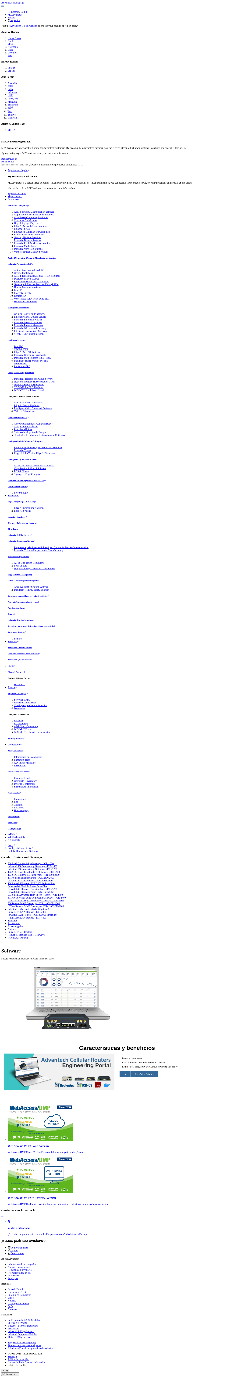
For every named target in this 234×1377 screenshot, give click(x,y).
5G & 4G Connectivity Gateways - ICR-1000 (31, 863)
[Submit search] (79, 165)
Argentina (15, 20)
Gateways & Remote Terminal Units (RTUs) (36, 284)
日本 (10, 95)
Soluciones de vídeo (16, 632)
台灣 (10, 107)
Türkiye (12, 114)
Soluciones (13, 495)
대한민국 (13, 98)
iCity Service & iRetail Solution (30, 468)
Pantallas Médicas (23, 429)
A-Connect (13, 840)
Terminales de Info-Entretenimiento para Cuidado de (40, 435)
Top (6, 1371)
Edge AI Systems (22, 510)
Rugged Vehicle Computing (20, 574)
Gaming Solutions (16, 608)
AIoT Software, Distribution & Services (34, 211)
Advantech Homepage (12, 2)
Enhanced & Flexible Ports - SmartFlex (27, 886)
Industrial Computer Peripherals (30, 355)
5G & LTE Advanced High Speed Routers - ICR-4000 (35, 894)
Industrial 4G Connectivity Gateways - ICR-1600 (32, 866)
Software (12, 920)
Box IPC (18, 346)
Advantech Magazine (24, 762)
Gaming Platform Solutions (27, 237)
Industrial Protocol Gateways (28, 325)
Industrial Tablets (22, 450)
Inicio (10, 845)
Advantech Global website (23, 25)
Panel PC (18, 290)
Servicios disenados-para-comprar (23, 653)
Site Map (12, 1356)
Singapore (13, 104)
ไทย (10, 111)
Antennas (12, 929)
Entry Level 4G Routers (20, 932)
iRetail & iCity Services (18, 556)
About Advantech (15, 751)
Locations (19, 807)
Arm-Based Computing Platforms (31, 217)
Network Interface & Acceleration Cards (34, 381)
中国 (10, 86)
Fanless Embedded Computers (29, 234)
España (11, 70)
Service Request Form (25, 702)
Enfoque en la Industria (19, 1295)
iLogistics (12, 614)
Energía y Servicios (17, 517)
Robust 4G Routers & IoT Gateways (26, 934)
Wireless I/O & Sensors (25, 301)
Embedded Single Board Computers (32, 231)
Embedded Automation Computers (31, 281)
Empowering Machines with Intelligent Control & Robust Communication (51, 547)
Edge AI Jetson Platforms (26, 405)
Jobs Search (14, 1275)
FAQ (10, 1306)
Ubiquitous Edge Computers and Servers (34, 568)
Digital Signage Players (26, 223)
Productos (13, 199)
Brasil (11, 41)
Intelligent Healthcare (17, 417)
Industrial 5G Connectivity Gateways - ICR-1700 (32, 869)
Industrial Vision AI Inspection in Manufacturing (38, 550)
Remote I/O (20, 295)
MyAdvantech (15, 14)
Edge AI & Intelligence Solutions (30, 226)
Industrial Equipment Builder (21, 541)
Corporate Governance (25, 781)
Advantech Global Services (20, 647)
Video (11, 1297)
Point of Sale (20, 565)
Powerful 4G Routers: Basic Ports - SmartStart (31, 892)
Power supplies (15, 926)
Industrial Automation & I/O (20, 264)
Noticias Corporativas (18, 1267)
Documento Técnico (18, 1292)
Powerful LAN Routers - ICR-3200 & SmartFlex (32, 914)
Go (125, 1074)
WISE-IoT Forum (23, 729)
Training (18, 804)
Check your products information (30, 705)
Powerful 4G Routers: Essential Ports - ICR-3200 (32, 889)
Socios (11, 666)
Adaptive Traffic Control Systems (31, 587)
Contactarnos (14, 828)
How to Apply (21, 810)
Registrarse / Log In (18, 170)
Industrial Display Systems (27, 240)
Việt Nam (12, 117)
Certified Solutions (23, 273)
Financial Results (22, 778)
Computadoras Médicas (26, 426)
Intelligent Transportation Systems (31, 360)
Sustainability (14, 816)
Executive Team (22, 759)
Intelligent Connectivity (18, 307)
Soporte (11, 687)
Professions (19, 799)
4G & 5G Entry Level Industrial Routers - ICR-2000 (34, 872)
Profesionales (14, 793)
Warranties (19, 708)
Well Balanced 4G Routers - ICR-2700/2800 (30, 880)
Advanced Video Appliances (28, 402)
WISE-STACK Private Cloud (29, 390)
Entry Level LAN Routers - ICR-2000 (27, 912)
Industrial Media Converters (28, 322)
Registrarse (13, 11)
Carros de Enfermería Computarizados (33, 423)
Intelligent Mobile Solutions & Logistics (25, 441)
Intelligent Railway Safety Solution (31, 589)
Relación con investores (18, 772)
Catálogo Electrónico (18, 1303)
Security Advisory (16, 738)
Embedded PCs (22, 228)
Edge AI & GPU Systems (27, 352)
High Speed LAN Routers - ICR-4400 (27, 917)
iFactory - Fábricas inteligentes (22, 523)
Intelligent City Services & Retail (22, 459)
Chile (10, 49)
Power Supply (21, 492)
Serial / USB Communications (29, 334)
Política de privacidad (18, 1359)
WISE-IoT (19, 684)
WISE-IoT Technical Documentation (32, 732)
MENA (11, 130)
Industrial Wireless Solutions (28, 248)
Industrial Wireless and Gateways (30, 328)
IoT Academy (21, 723)
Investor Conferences (24, 783)
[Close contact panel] (2, 1216)
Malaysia (12, 101)
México (11, 44)
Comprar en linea (19, 1247)
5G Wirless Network (144, 1074)
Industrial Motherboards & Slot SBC (32, 357)
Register (5, 158)
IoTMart (12, 834)
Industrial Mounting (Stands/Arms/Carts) (26, 480)
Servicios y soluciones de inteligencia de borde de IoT (31, 626)
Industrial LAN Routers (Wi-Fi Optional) (28, 909)
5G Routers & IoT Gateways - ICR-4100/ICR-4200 (34, 903)
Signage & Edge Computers (28, 474)
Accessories (14, 923)
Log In (24, 11)
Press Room (20, 765)
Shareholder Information (26, 786)
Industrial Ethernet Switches (28, 319)
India (10, 89)
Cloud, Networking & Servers (21, 372)
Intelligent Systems (16, 340)
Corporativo (14, 744)
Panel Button (7, 161)
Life (16, 802)
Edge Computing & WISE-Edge (22, 502)
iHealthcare (13, 529)
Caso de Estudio (16, 1289)
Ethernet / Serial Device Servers (30, 316)
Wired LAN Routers (18, 937)
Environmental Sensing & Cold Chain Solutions (38, 447)
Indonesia (12, 92)
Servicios (12, 641)
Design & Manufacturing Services (23, 602)
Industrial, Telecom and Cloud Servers (33, 378)
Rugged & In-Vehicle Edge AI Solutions (34, 453)
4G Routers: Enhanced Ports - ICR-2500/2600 (31, 877)
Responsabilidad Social (19, 1272)
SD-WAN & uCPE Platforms (28, 387)
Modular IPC (20, 363)
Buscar (11, 17)
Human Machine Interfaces (27, 287)
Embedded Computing (18, 205)
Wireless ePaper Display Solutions (31, 251)
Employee (12, 822)
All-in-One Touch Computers (29, 562)
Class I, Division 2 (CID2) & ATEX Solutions (37, 275)
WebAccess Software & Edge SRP (31, 298)
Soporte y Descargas (17, 693)
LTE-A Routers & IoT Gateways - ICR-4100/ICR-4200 (36, 906)
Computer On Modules (25, 220)
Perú (10, 55)
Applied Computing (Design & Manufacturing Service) (32, 258)
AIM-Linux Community (26, 726)
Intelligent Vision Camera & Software (33, 408)
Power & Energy (22, 293)
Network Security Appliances (29, 384)
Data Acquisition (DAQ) (26, 278)
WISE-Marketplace (17, 837)
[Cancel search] (82, 165)
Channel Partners (16, 672)
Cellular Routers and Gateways (29, 314)
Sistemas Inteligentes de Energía (30, 432)
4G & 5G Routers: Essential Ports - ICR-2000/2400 (34, 874)
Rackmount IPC (22, 366)
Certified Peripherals (17, 486)
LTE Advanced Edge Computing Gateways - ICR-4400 (36, 900)
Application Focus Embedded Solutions (34, 214)
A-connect (13, 1309)
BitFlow (18, 638)
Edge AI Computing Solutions (29, 508)
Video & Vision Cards (25, 411)
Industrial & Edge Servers (19, 535)
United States (14, 38)
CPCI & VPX (21, 349)
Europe (11, 67)
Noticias (12, 1300)
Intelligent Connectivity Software (30, 331)
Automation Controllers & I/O (29, 270)
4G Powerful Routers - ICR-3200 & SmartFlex (31, 883)
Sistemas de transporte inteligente (23, 581)
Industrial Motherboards (26, 246)
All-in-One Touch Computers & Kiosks (34, 465)
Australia (12, 83)
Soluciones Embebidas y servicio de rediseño (28, 596)
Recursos (18, 720)
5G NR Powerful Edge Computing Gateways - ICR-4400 (37, 897)
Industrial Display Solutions (20, 620)
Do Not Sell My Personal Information (27, 1362)
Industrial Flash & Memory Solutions (32, 243)
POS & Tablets (21, 471)
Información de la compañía (28, 757)
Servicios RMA (22, 699)
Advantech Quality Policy (19, 660)
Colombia (13, 52)
